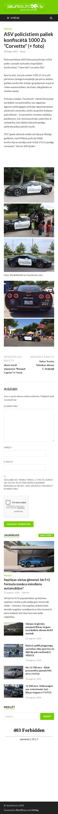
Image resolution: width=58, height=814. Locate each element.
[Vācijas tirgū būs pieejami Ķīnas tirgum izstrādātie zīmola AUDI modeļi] (13, 624)
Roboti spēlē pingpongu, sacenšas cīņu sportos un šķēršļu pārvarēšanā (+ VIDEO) (40, 650)
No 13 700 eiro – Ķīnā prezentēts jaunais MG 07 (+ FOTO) (39, 670)
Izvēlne (15, 17)
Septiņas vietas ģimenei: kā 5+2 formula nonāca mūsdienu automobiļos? (27, 584)
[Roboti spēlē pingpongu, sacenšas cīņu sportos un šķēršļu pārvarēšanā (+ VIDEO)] (13, 645)
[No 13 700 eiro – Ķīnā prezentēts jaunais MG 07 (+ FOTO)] (13, 667)
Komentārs (11, 406)
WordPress (21, 810)
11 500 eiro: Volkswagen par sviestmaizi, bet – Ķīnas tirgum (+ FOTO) (39, 689)
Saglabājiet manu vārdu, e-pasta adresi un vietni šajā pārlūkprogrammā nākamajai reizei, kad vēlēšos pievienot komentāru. (28, 484)
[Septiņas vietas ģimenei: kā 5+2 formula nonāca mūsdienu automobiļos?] (29, 542)
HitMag (35, 810)
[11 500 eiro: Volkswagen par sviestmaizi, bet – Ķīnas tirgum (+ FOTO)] (13, 686)
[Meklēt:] (29, 716)
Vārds (8, 447)
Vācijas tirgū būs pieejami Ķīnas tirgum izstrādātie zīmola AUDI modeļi (39, 628)
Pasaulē (8, 29)
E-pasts (9, 462)
